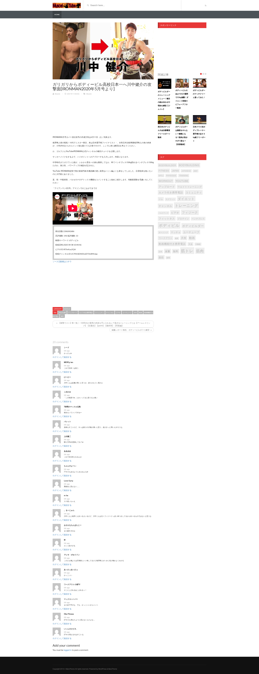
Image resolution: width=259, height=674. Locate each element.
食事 (168, 258)
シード (66, 347)
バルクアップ (163, 213)
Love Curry (68, 481)
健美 (176, 238)
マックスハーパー (71, 599)
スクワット (170, 199)
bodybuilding (189, 165)
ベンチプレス (198, 218)
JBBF (196, 171)
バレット (67, 421)
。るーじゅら (69, 510)
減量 (167, 251)
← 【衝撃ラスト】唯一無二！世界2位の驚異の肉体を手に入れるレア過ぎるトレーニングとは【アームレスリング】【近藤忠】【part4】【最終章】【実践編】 (103, 324)
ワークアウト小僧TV (72, 584)
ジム (161, 199)
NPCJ (161, 175)
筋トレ (187, 250)
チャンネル (110, 312)
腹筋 (161, 257)
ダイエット (186, 198)
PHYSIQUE (171, 175)
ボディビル (169, 225)
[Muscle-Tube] (67, 5)
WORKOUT (166, 181)
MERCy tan (68, 362)
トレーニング (186, 205)
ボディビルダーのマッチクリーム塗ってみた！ (199, 93)
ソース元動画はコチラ (62, 261)
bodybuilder (167, 165)
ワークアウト (165, 238)
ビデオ (118, 312)
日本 (160, 251)
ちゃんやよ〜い (70, 466)
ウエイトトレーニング (190, 186)
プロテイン (183, 218)
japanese (186, 171)
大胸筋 (198, 244)
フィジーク (190, 212)
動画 (140, 312)
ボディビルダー (193, 226)
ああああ (67, 451)
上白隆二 (67, 436)
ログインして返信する (62, 357)
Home (57, 14)
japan (175, 170)
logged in (68, 650)
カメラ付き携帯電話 (86, 312)
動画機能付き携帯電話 (172, 243)
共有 (135, 312)
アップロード (72, 312)
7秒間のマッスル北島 (72, 406)
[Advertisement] (103, 117)
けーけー (67, 377)
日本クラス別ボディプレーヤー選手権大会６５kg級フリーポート (199, 134)
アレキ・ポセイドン (72, 554)
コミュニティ (99, 312)
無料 (62, 316)
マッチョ (175, 232)
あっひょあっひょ (71, 569)
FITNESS (164, 170)
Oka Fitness (69, 614)
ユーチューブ (127, 312)
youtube (62, 312)
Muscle (57, 94)
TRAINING (183, 175)
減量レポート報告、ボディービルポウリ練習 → (132, 329)
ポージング (163, 232)
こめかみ (67, 392)
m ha (66, 495)
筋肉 (200, 250)
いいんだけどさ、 (71, 629)
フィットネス (167, 218)
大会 (190, 244)
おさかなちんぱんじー (72, 525)
